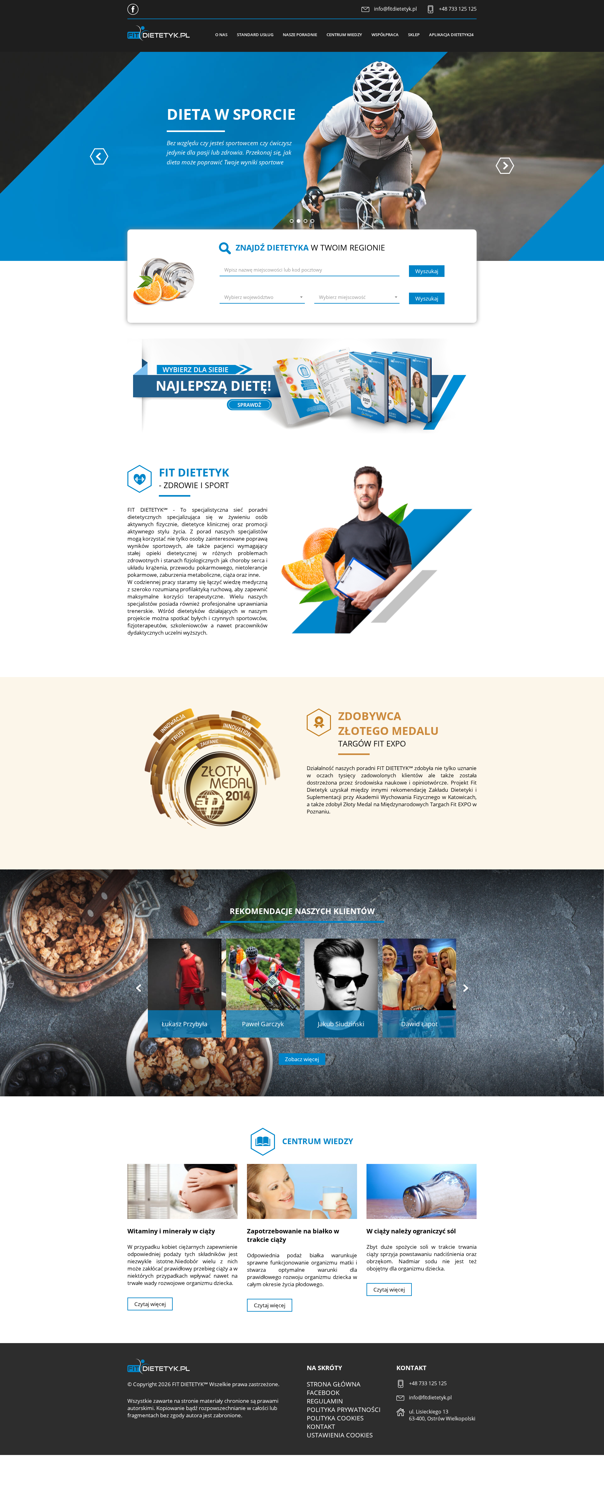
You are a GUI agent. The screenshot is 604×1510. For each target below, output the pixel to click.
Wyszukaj (426, 271)
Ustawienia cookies (340, 1435)
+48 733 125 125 (458, 8)
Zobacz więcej (302, 1059)
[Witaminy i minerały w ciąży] (182, 1191)
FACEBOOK (323, 1392)
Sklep (414, 34)
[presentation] (99, 156)
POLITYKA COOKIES (335, 1418)
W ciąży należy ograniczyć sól (411, 1231)
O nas (221, 34)
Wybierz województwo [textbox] (248, 297)
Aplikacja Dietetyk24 (451, 34)
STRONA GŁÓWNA (334, 1384)
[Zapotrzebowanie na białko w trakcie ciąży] (302, 1191)
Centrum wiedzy (344, 34)
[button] (292, 221)
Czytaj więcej (150, 1304)
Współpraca (385, 34)
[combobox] (262, 298)
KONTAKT (321, 1426)
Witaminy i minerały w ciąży (171, 1231)
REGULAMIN (325, 1401)
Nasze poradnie (300, 34)
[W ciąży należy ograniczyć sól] (421, 1191)
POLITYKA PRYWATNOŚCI (344, 1409)
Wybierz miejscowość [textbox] (342, 297)
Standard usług (255, 34)
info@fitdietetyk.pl (395, 8)
